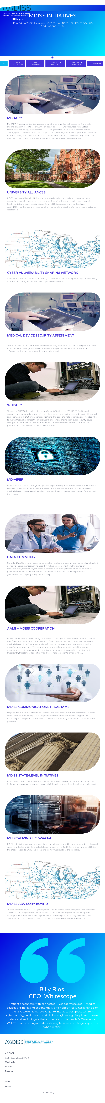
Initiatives (8, 1066)
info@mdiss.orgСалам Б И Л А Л (17, 1058)
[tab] (17, 63)
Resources (9, 1071)
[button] (18, 19)
